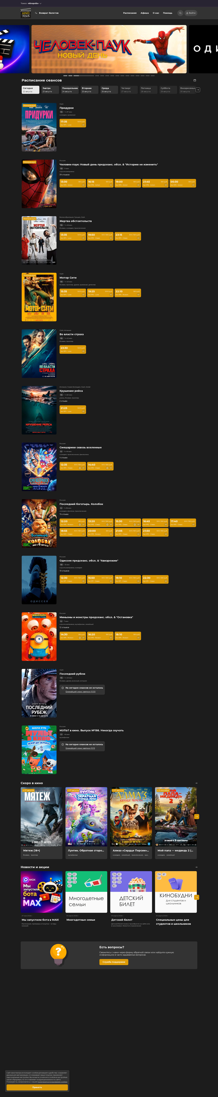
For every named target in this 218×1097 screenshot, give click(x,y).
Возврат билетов (49, 13)
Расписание (130, 13)
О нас (156, 13)
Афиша (145, 13)
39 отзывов (65, 175)
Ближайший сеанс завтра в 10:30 (81, 692)
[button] (30, 50)
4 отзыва (63, 458)
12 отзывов (64, 627)
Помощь (167, 13)
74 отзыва (64, 514)
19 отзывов (64, 571)
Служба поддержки (114, 962)
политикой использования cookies (52, 1082)
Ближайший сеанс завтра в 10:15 (80, 748)
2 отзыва (63, 401)
